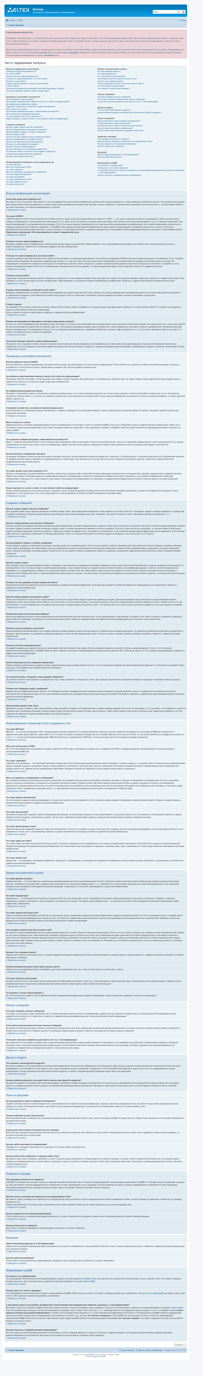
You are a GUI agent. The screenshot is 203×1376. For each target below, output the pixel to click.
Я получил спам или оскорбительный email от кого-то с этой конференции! (128, 102)
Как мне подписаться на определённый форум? (117, 144)
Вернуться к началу (17, 210)
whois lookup (177, 1308)
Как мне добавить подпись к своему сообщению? (26, 132)
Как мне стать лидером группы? (110, 81)
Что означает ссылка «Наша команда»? (114, 88)
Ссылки (12, 20)
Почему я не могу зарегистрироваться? (22, 76)
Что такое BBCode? (14, 165)
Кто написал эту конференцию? (110, 165)
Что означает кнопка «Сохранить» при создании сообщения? (30, 151)
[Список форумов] (19, 10)
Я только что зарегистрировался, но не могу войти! (26, 79)
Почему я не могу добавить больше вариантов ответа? (28, 137)
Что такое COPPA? (13, 74)
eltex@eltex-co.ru (51, 55)
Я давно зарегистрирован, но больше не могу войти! (27, 83)
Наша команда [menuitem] (128, 1350)
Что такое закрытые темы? (17, 182)
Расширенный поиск (183, 12)
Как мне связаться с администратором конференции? (119, 175)
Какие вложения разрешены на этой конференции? (118, 155)
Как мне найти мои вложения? (110, 157)
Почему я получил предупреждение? (21, 146)
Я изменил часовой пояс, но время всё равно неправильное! (30, 106)
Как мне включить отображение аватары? (23, 114)
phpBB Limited (90, 1279)
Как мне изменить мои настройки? (20, 99)
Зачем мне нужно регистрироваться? (21, 71)
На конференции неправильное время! (21, 104)
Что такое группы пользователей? (111, 76)
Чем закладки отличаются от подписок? (114, 139)
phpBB (15, 430)
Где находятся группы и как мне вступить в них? (117, 79)
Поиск (179, 12)
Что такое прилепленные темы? (19, 179)
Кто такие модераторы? (107, 74)
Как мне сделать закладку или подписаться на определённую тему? (125, 141)
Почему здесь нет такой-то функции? (113, 168)
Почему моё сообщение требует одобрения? (24, 154)
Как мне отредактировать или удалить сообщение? (26, 130)
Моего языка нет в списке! (16, 109)
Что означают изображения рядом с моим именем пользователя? (32, 111)
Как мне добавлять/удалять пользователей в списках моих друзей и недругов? (129, 112)
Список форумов (16, 1350)
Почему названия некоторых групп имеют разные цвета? (121, 83)
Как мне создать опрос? (15, 134)
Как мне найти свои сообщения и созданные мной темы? (121, 130)
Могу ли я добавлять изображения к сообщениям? (26, 172)
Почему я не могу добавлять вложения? (22, 144)
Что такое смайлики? (14, 170)
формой (74, 52)
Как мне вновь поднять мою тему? (20, 156)
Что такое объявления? (15, 177)
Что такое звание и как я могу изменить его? (24, 116)
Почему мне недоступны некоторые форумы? (24, 142)
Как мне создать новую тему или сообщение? (24, 127)
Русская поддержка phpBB (96, 1356)
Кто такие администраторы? (109, 71)
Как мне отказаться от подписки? (111, 146)
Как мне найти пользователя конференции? (115, 128)
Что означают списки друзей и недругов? (114, 110)
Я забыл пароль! (12, 86)
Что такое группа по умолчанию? (111, 86)
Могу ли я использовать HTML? (19, 167)
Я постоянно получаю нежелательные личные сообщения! (121, 99)
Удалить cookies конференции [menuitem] (150, 1350)
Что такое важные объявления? (19, 174)
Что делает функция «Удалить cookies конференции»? (28, 91)
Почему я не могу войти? (16, 81)
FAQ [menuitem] (21, 20)
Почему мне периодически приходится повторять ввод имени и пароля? (35, 88)
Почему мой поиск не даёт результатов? (114, 123)
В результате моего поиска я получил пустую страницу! (120, 126)
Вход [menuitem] (184, 20)
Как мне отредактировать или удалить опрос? (24, 139)
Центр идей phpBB (155, 1293)
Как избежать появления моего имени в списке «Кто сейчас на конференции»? (38, 102)
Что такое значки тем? (15, 184)
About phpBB (89, 1281)
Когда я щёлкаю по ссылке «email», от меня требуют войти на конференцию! (37, 119)
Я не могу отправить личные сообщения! (114, 97)
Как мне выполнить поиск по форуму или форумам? (119, 121)
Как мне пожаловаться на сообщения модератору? (26, 149)
